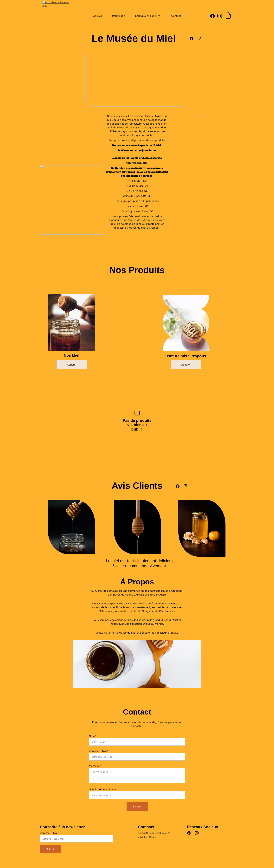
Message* (95, 766)
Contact (176, 15)
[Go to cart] (228, 15)
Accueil (97, 15)
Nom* (92, 736)
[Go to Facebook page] (213, 16)
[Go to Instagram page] (219, 16)
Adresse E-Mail (49, 833)
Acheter (71, 364)
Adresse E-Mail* (98, 751)
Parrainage (118, 15)
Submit (137, 806)
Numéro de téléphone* (102, 789)
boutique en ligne (145, 15)
